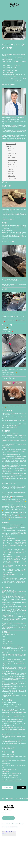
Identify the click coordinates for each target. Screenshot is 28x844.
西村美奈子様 (11, 176)
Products (8, 823)
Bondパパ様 (11, 148)
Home (3, 798)
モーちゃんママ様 (12, 166)
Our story (14, 823)
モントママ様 (11, 157)
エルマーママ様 (12, 178)
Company (21, 823)
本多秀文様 (11, 164)
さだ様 (9, 150)
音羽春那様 (11, 171)
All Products (9, 798)
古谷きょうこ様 (12, 153)
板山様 (9, 155)
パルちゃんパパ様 (12, 160)
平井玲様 (10, 169)
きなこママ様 (11, 162)
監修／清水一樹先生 (11, 144)
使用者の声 (8, 146)
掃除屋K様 (10, 173)
